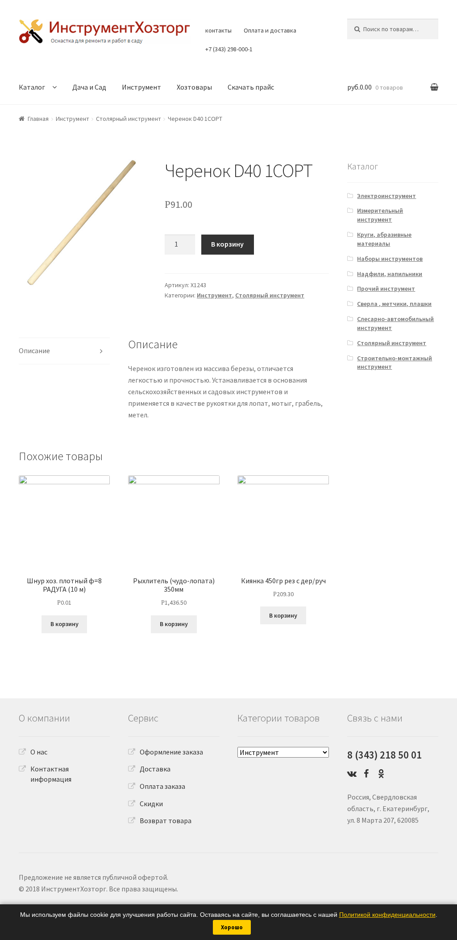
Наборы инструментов (390, 259)
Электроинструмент (386, 196)
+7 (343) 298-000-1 (229, 49)
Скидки (151, 803)
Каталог (32, 86)
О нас (38, 751)
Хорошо (232, 927)
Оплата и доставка (270, 30)
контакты (218, 30)
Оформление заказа (171, 751)
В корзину (227, 243)
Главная (38, 119)
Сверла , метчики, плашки (394, 304)
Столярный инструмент (128, 119)
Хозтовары (194, 86)
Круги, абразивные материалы (384, 239)
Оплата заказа (162, 786)
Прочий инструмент (386, 288)
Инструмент (141, 86)
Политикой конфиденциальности (387, 914)
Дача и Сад (89, 86)
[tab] (64, 351)
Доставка (155, 768)
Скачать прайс (251, 86)
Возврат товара (165, 820)
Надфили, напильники (389, 274)
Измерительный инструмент (380, 214)
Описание (34, 350)
